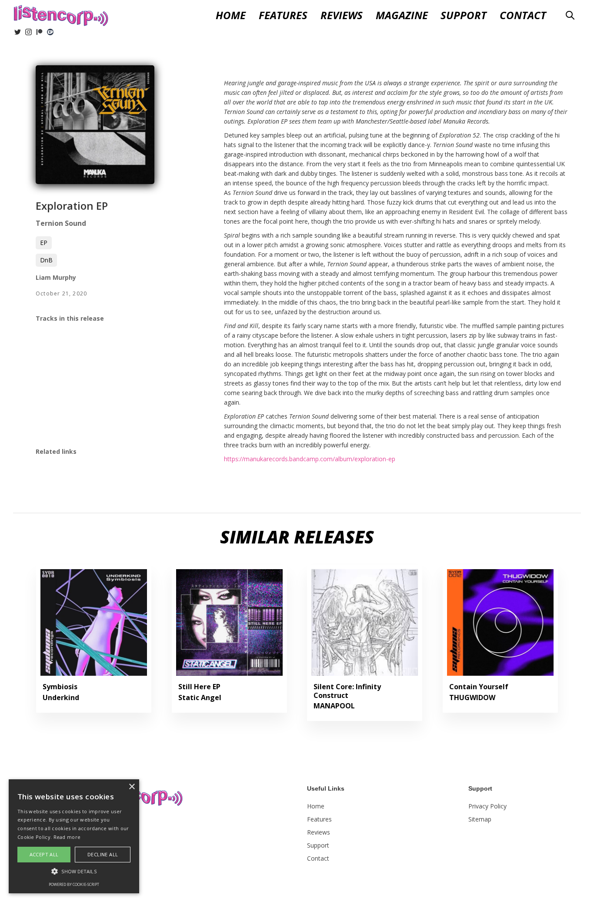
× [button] (131, 787)
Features (283, 15)
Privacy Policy (487, 806)
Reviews (318, 832)
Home (231, 15)
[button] (341, 15)
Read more (67, 837)
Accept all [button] (44, 854)
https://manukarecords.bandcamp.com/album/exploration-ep (309, 459)
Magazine (402, 15)
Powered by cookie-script (74, 884)
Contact (523, 15)
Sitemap (479, 819)
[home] (61, 14)
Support (463, 15)
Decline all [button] (102, 854)
